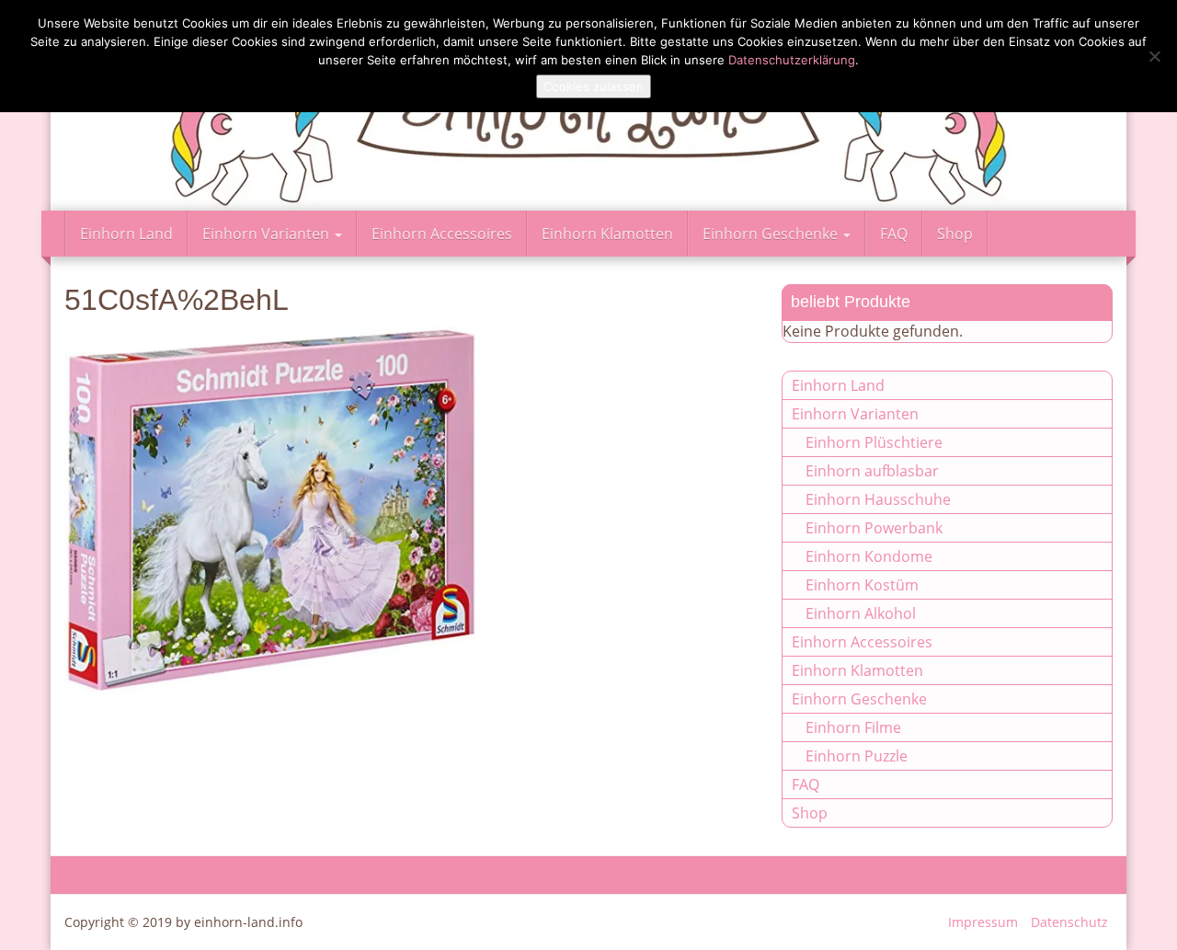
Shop (955, 233)
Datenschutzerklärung (791, 59)
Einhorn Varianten (267, 233)
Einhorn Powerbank (874, 528)
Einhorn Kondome (869, 556)
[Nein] (1154, 56)
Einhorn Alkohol (861, 613)
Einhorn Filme (853, 727)
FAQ (894, 233)
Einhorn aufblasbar (872, 471)
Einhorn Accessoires (441, 233)
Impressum (983, 922)
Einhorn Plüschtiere (874, 442)
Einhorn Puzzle (857, 756)
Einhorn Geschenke (772, 233)
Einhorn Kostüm (862, 585)
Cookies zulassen (593, 86)
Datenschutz (1069, 922)
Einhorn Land (126, 233)
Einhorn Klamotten (607, 233)
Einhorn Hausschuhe (878, 499)
